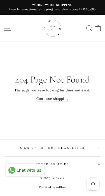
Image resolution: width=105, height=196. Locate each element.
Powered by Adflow (52, 187)
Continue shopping (52, 98)
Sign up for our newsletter (52, 147)
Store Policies (52, 164)
